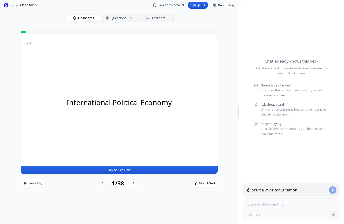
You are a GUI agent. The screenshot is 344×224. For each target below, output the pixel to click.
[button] (119, 105)
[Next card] (133, 183)
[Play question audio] (29, 43)
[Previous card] (102, 183)
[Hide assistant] (245, 6)
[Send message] (333, 215)
